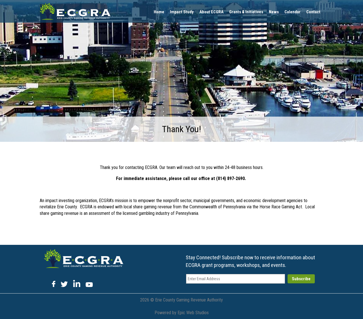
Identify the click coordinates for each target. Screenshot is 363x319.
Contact (313, 11)
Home (159, 11)
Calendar (292, 11)
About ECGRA (211, 11)
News (274, 11)
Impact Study (182, 11)
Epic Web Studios (193, 312)
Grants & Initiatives (246, 11)
